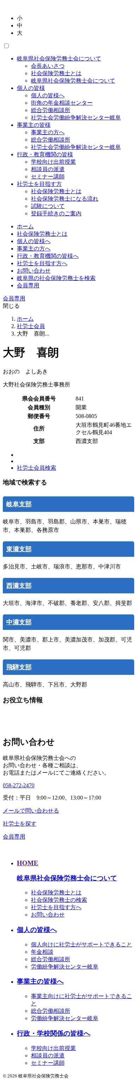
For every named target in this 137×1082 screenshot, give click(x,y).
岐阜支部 (19, 504)
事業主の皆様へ (40, 981)
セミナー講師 (48, 177)
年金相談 (42, 952)
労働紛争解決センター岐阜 (64, 967)
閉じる (11, 306)
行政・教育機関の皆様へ (48, 256)
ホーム (25, 226)
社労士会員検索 (36, 468)
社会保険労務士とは (56, 73)
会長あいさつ (48, 66)
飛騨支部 (19, 667)
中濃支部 (19, 622)
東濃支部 (19, 549)
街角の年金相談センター (62, 103)
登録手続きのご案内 (56, 213)
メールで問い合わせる (31, 811)
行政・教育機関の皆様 (45, 154)
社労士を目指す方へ (42, 263)
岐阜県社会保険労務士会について (59, 58)
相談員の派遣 (48, 169)
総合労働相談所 (50, 110)
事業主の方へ (48, 132)
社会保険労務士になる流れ (64, 199)
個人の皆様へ (48, 95)
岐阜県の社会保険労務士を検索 (56, 278)
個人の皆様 (31, 88)
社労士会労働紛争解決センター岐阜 (76, 117)
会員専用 (28, 285)
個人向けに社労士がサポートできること (81, 944)
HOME (27, 863)
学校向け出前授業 (53, 162)
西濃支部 (19, 585)
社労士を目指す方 (39, 184)
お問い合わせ (34, 271)
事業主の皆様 (34, 125)
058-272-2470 (18, 785)
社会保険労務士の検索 (59, 900)
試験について (48, 206)
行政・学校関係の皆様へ (53, 1033)
